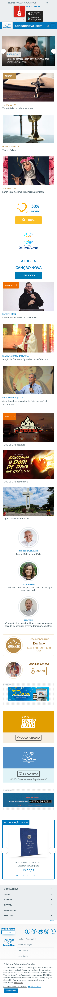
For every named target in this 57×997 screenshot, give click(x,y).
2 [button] (23, 19)
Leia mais (18, 983)
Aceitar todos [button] (11, 991)
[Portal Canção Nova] (7, 25)
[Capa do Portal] (28, 26)
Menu (48, 25)
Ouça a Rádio (30, 737)
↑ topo (51, 921)
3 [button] (28, 19)
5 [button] (39, 19)
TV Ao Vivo (30, 773)
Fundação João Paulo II (27, 939)
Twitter (34, 931)
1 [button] (17, 19)
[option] (28, 13)
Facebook (27, 931)
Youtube (40, 931)
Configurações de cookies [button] (15, 986)
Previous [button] (10, 13)
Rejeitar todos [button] (34, 986)
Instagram (47, 931)
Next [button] (47, 13)
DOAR (31, 220)
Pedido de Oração (25, 945)
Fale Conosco (23, 950)
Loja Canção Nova (16, 822)
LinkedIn (53, 931)
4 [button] (34, 19)
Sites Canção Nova (52, 25)
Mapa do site (23, 956)
